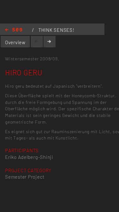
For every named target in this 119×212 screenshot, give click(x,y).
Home (13, 30)
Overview (15, 42)
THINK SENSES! (56, 30)
